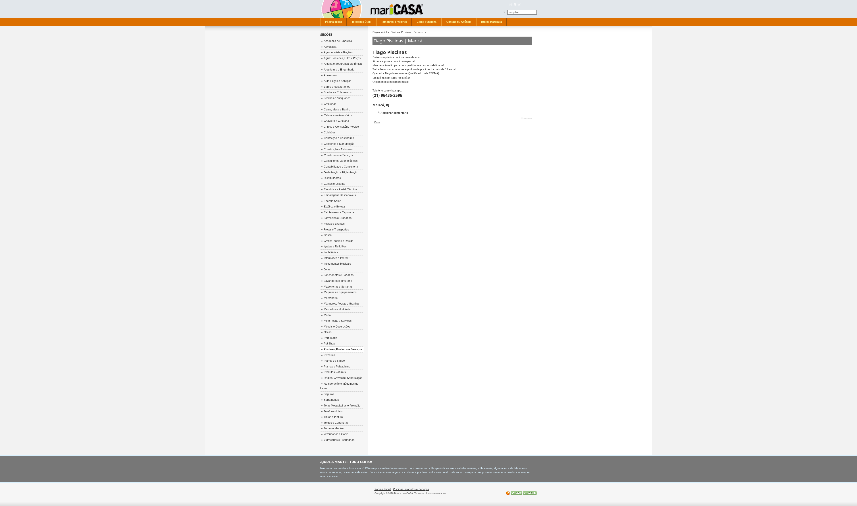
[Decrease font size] (519, 4)
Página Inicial (379, 32)
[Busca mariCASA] (398, 9)
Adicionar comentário (394, 112)
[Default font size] (515, 4)
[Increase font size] (511, 4)
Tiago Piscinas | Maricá (398, 40)
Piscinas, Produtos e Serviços (407, 32)
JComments (526, 118)
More (377, 122)
